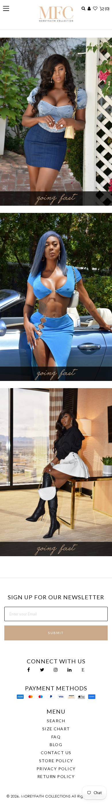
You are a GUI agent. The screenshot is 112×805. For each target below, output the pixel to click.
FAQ (56, 736)
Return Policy (56, 776)
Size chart (56, 728)
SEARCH (56, 720)
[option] (56, 122)
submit (56, 633)
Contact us (56, 752)
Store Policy (56, 760)
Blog (56, 744)
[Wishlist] (95, 8)
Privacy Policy (56, 768)
